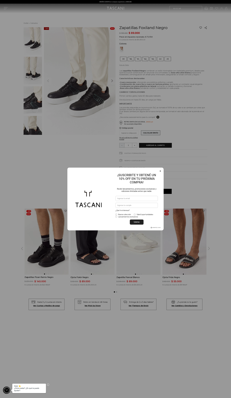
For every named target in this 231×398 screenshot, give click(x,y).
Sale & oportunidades (145, 214)
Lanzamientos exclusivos (128, 217)
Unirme (137, 222)
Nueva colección (124, 214)
